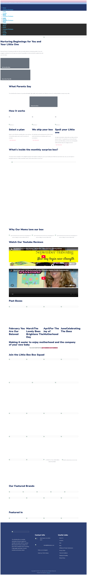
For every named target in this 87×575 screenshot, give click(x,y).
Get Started (13, 140)
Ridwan (48, 572)
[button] (14, 63)
